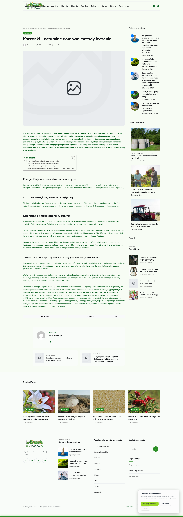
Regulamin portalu (135, 465)
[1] (135, 38)
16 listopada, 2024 (148, 99)
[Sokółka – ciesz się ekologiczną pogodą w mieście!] (74, 401)
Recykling (97, 469)
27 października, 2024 (150, 113)
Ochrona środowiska (101, 452)
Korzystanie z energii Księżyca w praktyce (43, 166)
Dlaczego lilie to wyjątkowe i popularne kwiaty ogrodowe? (36, 417)
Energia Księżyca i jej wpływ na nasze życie (42, 161)
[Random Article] (154, 6)
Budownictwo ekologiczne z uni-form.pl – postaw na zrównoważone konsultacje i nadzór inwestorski (77, 474)
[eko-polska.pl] (25, 45)
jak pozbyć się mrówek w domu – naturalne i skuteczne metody (78, 462)
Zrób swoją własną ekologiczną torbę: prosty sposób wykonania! (147, 282)
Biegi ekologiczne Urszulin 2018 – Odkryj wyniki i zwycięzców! (149, 293)
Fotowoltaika (98, 492)
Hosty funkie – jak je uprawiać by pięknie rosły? (150, 94)
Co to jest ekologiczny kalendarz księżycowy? (43, 163)
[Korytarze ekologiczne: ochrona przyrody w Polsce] (39, 358)
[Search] (158, 6)
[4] (135, 95)
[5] (135, 106)
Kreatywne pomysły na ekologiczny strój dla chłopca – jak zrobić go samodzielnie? (149, 270)
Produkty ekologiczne (101, 446)
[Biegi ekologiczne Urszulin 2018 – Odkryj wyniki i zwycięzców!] (133, 295)
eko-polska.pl (33, 45)
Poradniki (132, 238)
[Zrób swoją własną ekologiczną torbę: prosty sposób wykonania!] (133, 283)
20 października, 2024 (138, 161)
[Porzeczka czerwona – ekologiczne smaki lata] (144, 401)
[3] (135, 76)
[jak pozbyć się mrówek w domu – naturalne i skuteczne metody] (63, 463)
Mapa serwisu (134, 476)
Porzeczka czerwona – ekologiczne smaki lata (144, 417)
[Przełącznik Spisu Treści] (71, 158)
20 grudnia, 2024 (148, 88)
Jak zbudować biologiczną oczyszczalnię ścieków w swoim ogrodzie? (144, 155)
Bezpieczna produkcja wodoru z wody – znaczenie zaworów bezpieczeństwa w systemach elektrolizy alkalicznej (78, 450)
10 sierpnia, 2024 (136, 195)
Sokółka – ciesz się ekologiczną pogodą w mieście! (72, 417)
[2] (135, 62)
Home (25, 28)
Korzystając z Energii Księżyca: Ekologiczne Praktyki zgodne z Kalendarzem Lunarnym (106, 359)
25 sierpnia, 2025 (148, 55)
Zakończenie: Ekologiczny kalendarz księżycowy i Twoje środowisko (51, 168)
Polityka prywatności (136, 470)
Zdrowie (96, 486)
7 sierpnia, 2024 (136, 229)
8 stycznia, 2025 (147, 69)
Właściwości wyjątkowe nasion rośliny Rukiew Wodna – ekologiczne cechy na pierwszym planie (108, 418)
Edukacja (97, 463)
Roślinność (33, 28)
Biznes (96, 481)
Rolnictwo (97, 475)
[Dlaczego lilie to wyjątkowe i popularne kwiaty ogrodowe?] (39, 401)
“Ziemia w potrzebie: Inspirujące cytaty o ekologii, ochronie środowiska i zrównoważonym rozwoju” (148, 258)
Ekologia (97, 458)
